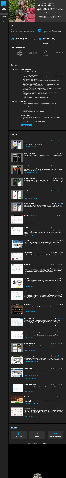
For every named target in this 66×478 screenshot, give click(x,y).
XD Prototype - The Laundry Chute (31, 209)
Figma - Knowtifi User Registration (31, 198)
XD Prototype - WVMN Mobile (30, 379)
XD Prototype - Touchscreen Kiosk (31, 361)
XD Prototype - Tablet (29, 337)
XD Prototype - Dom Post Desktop (31, 375)
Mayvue (16, 71)
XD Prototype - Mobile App (30, 350)
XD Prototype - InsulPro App (30, 235)
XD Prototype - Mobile (29, 286)
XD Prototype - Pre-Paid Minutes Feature (32, 148)
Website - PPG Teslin (29, 245)
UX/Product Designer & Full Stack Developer (45, 3)
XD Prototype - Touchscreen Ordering (32, 403)
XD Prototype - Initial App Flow (30, 146)
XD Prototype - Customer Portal (31, 258)
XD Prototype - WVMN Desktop (31, 378)
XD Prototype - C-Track (29, 327)
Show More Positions (26, 125)
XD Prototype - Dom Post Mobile (31, 376)
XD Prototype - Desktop (29, 273)
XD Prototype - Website (29, 310)
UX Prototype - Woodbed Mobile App (32, 185)
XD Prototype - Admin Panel (30, 391)
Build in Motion (15, 102)
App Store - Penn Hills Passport (31, 172)
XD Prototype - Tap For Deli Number (31, 416)
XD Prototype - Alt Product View (31, 311)
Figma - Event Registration (30, 223)
